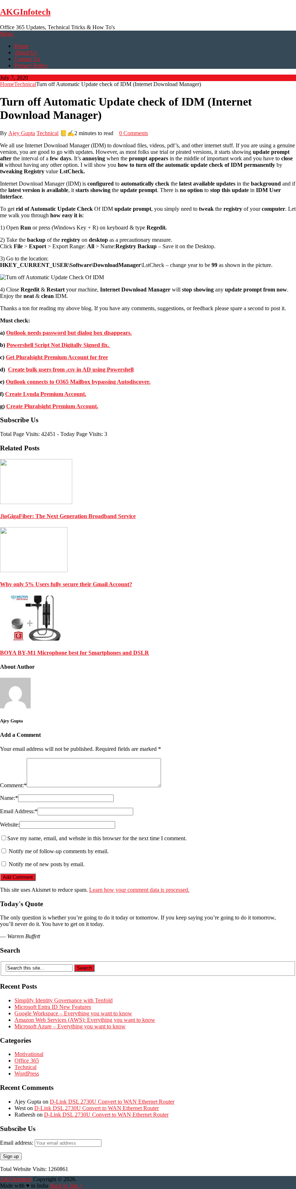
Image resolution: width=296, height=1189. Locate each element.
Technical (25, 84)
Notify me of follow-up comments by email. (59, 851)
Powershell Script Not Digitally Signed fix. (58, 345)
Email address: (17, 1143)
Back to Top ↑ (66, 1186)
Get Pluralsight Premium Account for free (57, 357)
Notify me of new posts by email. (46, 864)
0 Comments (133, 133)
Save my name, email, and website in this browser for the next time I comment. (97, 838)
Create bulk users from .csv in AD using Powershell (71, 369)
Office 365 (26, 1060)
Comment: (13, 785)
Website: (9, 824)
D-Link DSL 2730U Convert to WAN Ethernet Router (112, 1102)
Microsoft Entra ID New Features (52, 1007)
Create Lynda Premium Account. (45, 394)
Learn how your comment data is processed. (139, 890)
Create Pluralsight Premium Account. (52, 406)
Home (21, 46)
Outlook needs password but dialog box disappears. (69, 333)
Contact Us (27, 59)
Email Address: (19, 811)
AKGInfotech (25, 12)
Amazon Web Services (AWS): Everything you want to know (84, 1020)
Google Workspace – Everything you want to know (73, 1013)
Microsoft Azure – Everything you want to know (70, 1026)
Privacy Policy (31, 65)
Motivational (28, 1054)
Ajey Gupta (21, 133)
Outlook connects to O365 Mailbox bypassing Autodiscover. (78, 382)
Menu (6, 34)
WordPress (26, 1073)
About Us (25, 52)
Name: (9, 798)
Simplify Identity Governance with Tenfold (63, 1000)
